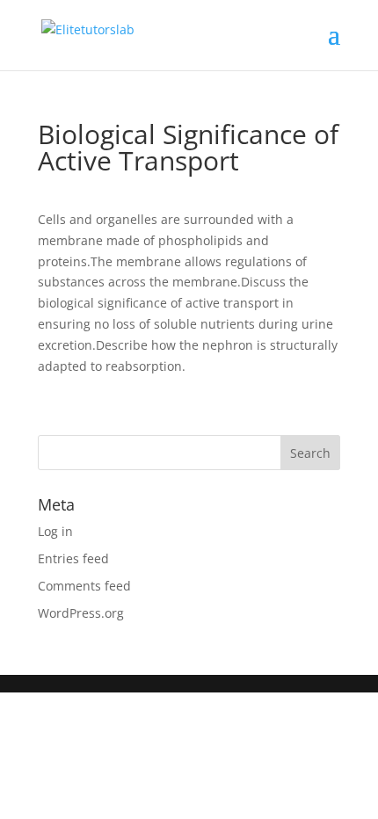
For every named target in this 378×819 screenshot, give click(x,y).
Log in (55, 531)
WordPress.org (81, 613)
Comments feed (84, 585)
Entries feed (73, 558)
